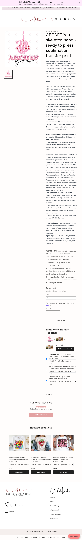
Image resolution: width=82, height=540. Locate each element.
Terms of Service (55, 514)
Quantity (49, 309)
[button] (6, 19)
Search (52, 497)
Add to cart (19, 472)
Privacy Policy (54, 518)
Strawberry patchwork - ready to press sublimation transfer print (41, 459)
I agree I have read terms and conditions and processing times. (42, 537)
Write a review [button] (41, 415)
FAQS (52, 501)
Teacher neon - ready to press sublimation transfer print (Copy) (18, 459)
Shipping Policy (55, 510)
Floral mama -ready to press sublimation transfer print (59, 378)
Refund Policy (54, 506)
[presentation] (6, 448)
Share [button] (50, 394)
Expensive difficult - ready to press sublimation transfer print (63, 459)
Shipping (48, 291)
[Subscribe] (38, 512)
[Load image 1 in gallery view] (8, 74)
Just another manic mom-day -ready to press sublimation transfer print (62, 367)
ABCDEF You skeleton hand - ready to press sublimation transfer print (61, 356)
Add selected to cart (65, 349)
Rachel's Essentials (36, 532)
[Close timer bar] (80, 3)
